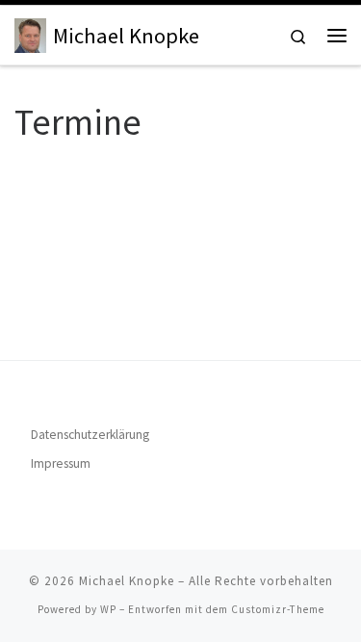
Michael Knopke (126, 581)
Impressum (60, 463)
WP (108, 609)
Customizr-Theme (277, 609)
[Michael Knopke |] (30, 32)
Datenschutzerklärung (90, 434)
